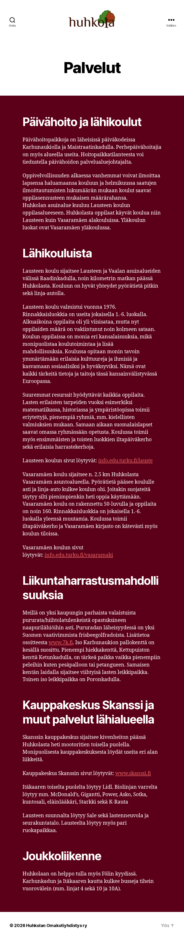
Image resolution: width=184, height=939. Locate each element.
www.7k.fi (61, 642)
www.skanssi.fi (133, 773)
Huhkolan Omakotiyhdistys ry (56, 925)
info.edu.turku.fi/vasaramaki (79, 555)
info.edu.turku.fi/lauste (125, 461)
